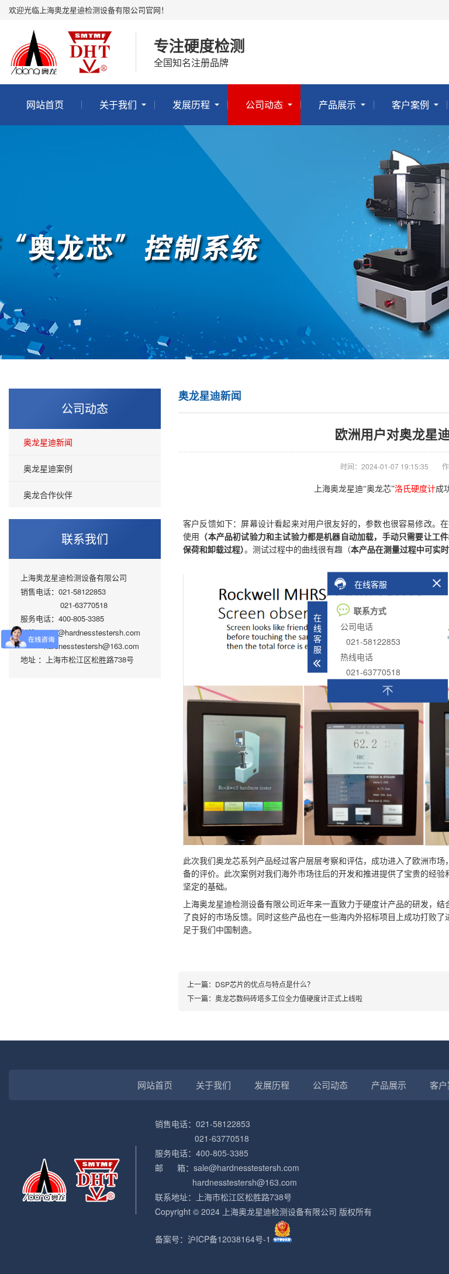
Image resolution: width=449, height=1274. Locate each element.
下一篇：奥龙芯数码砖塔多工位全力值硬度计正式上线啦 (274, 998)
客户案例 (410, 104)
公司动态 (264, 104)
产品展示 (337, 104)
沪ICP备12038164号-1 (229, 1239)
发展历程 (191, 104)
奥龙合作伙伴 (47, 494)
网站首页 (45, 104)
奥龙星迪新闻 (47, 442)
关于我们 (118, 104)
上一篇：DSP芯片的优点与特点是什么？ (250, 984)
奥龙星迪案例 (47, 468)
